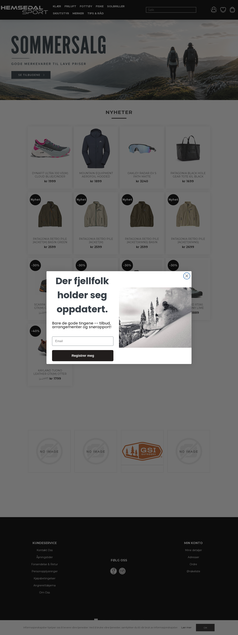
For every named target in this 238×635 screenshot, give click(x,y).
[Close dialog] (187, 276)
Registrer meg (83, 356)
